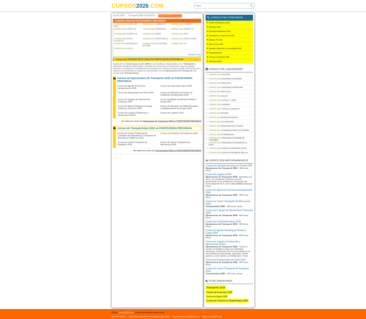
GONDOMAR (154, 29)
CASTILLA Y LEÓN (222, 100)
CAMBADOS (154, 24)
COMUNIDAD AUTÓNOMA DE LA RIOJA (228, 144)
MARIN (152, 34)
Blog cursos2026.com (212, 316)
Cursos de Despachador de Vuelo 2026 (135, 92)
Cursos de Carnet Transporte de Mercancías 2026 (175, 143)
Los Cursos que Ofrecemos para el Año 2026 (149, 316)
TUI (179, 43)
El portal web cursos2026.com (186, 316)
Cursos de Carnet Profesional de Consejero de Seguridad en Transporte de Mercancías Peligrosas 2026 (137, 135)
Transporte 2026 (215, 53)
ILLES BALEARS (221, 122)
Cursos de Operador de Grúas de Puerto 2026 (229, 165)
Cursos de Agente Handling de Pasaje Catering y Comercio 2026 (135, 107)
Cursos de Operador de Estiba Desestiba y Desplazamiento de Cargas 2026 (179, 107)
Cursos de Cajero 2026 (216, 296)
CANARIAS (219, 105)
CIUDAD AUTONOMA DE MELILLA (228, 153)
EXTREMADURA (221, 135)
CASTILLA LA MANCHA (224, 109)
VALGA (123, 48)
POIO (179, 34)
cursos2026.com (126, 312)
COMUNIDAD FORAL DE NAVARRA (229, 130)
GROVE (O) (182, 29)
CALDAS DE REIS (125, 25)
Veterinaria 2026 (215, 61)
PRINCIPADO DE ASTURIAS (226, 126)
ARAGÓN (218, 113)
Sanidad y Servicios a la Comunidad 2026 (225, 48)
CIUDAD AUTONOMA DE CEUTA (228, 148)
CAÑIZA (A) (125, 29)
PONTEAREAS (155, 39)
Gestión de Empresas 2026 (219, 23)
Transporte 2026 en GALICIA (141, 15)
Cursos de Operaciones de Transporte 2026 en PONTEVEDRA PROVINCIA (155, 80)
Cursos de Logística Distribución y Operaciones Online (133, 114)
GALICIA (218, 96)
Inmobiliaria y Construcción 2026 (221, 36)
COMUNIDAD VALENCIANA (226, 87)
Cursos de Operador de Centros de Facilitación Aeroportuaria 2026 (176, 93)
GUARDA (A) (125, 34)
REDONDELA (126, 43)
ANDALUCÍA (220, 83)
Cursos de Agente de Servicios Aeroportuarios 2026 (132, 87)
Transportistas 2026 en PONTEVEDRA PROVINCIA (178, 150)
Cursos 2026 (119, 15)
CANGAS (181, 24)
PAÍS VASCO (220, 92)
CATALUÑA (219, 75)
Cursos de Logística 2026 (172, 113)
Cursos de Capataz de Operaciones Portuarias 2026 (229, 211)
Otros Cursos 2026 (216, 44)
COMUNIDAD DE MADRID (225, 79)
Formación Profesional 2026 (220, 31)
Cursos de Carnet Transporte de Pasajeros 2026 (227, 269)
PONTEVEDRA (184, 39)
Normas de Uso (119, 316)
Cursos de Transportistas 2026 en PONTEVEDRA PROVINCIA (154, 128)
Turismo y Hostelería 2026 (219, 57)
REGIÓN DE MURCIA (223, 117)
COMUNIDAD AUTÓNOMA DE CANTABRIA (227, 139)
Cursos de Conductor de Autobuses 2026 (179, 133)
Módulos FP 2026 (215, 40)
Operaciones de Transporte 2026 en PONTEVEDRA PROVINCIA (172, 121)
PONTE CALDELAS (123, 40)
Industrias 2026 (215, 27)
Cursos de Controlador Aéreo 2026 (176, 86)
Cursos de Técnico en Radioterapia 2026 (227, 300)
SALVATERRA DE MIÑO (155, 44)
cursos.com (138, 6)
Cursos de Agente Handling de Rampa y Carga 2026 (226, 231)
